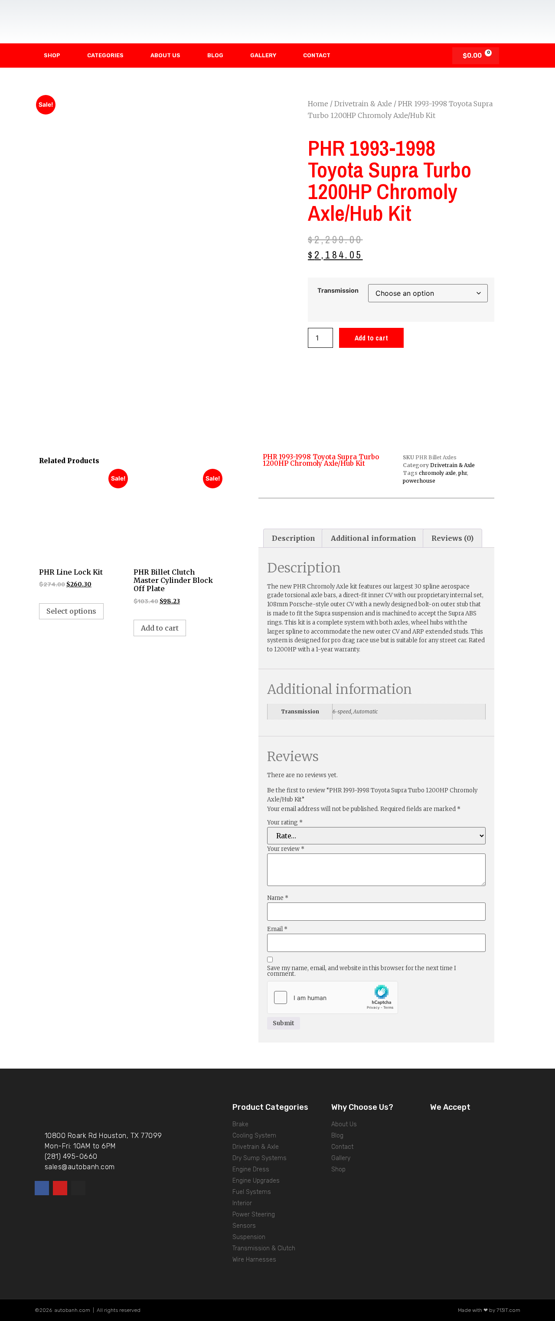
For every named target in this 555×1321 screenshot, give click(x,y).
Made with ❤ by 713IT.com (489, 1310)
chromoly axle (437, 473)
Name (277, 898)
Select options (71, 611)
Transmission (338, 291)
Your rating (285, 822)
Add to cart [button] (160, 628)
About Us (165, 55)
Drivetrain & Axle (363, 103)
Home (318, 103)
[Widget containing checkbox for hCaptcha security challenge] (332, 997)
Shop (52, 55)
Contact (316, 55)
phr (462, 473)
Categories (105, 55)
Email (277, 929)
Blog (215, 55)
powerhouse (419, 480)
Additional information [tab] (373, 538)
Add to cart (371, 338)
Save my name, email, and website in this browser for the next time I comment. (361, 971)
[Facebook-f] (42, 1188)
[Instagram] (78, 1188)
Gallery (263, 55)
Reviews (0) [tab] (452, 538)
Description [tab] (293, 538)
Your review (285, 849)
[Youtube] (60, 1188)
